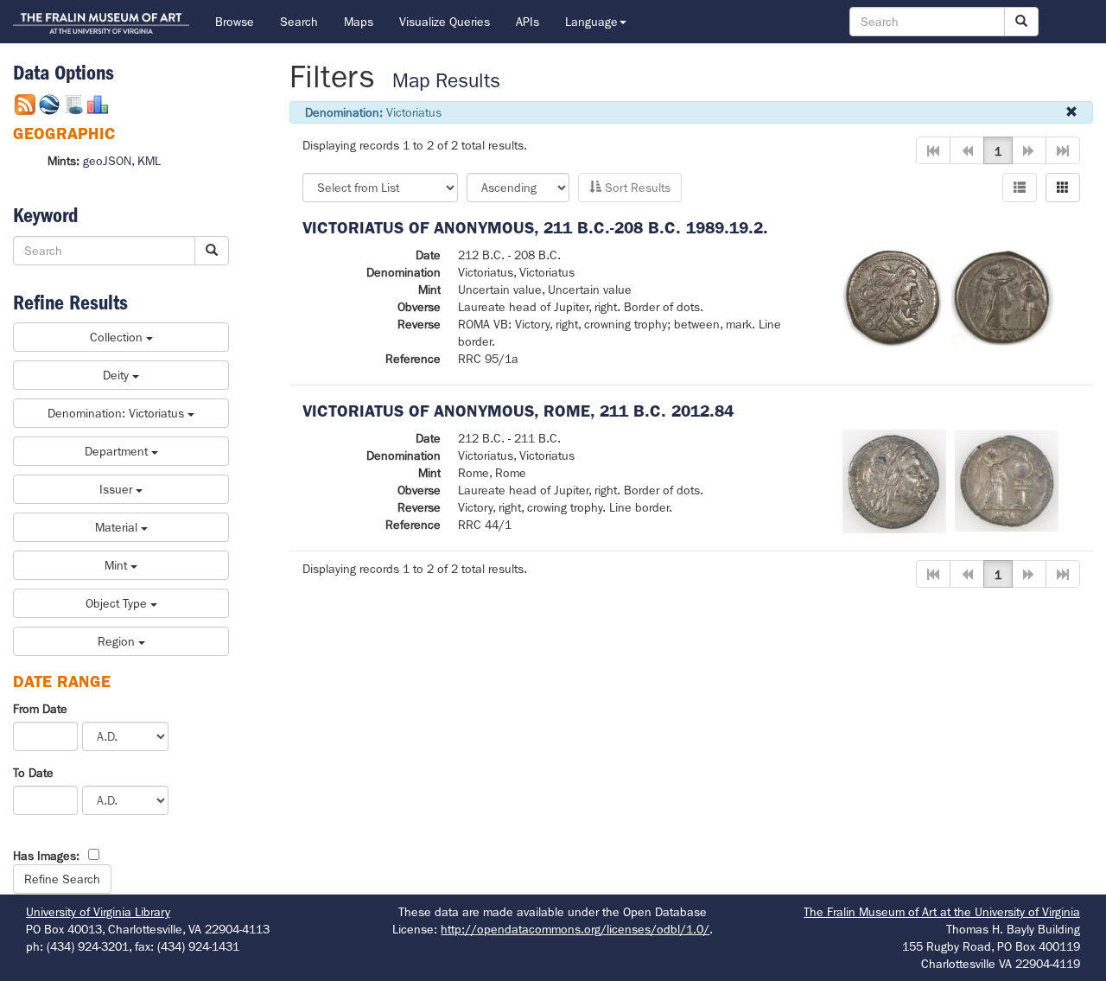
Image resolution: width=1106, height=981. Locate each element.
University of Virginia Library (98, 912)
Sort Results (636, 187)
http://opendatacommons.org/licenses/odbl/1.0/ (575, 929)
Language (591, 21)
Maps (358, 21)
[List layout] (1019, 187)
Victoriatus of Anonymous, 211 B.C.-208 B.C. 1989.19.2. (535, 228)
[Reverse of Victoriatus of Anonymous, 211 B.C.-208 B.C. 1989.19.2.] (1003, 297)
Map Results (446, 80)
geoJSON (107, 161)
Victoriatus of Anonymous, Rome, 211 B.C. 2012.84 (518, 411)
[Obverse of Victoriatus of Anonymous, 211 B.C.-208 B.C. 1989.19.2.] (892, 297)
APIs (527, 21)
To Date (33, 772)
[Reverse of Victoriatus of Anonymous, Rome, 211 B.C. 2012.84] (1006, 479)
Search (299, 21)
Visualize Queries (444, 21)
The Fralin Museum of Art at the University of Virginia (942, 912)
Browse (234, 21)
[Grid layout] (1063, 187)
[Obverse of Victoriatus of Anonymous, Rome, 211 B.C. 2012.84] (894, 479)
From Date (40, 709)
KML (149, 161)
